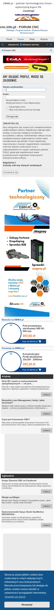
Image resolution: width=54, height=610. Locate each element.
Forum (21, 39)
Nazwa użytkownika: (13, 87)
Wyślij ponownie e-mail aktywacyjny (23, 103)
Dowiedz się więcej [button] (15, 597)
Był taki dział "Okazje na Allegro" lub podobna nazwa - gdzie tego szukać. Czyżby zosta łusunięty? (26, 501)
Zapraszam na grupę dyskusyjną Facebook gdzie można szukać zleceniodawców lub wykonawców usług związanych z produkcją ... (26, 486)
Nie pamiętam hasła (15, 100)
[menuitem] (29, 45)
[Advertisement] (27, 452)
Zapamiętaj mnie (16, 107)
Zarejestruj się (11, 172)
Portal (9, 39)
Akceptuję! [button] (27, 604)
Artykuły (44, 39)
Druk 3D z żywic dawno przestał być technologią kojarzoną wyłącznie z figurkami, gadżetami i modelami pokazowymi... (26, 388)
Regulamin (9, 162)
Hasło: (6, 94)
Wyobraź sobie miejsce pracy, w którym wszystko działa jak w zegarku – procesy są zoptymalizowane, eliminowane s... (26, 407)
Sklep (32, 39)
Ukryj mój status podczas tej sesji (24, 109)
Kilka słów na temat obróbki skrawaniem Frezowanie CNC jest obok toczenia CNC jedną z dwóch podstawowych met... (26, 425)
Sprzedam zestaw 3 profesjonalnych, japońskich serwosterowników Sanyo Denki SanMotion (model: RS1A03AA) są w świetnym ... (26, 518)
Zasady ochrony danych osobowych (22, 165)
